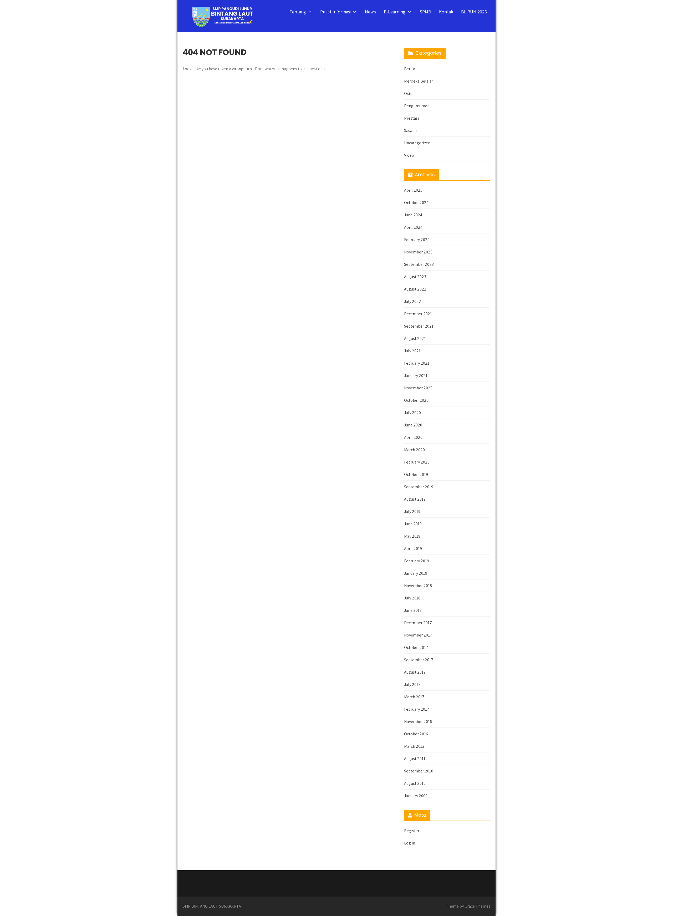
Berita (409, 69)
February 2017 (416, 709)
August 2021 (415, 338)
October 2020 (416, 400)
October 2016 (416, 734)
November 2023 (418, 252)
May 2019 (412, 536)
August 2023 (415, 276)
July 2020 (412, 412)
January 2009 (415, 795)
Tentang (297, 12)
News (370, 12)
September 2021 (419, 326)
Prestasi (411, 118)
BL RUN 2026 (474, 12)
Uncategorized (417, 143)
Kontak (446, 12)
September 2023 (419, 264)
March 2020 (414, 449)
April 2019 (413, 548)
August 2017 (415, 672)
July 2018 (412, 598)
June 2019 (413, 524)
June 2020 (413, 425)
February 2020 (417, 462)
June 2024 (413, 215)
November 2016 (418, 721)
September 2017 (419, 660)
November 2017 (418, 635)
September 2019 (418, 487)
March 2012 (414, 746)
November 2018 (418, 585)
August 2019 (415, 499)
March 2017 (414, 697)
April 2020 (413, 437)
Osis (408, 93)
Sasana (410, 130)
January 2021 (415, 375)
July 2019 (412, 511)
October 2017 (416, 647)
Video (409, 155)
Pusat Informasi (335, 12)
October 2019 (416, 474)
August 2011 (414, 758)
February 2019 (416, 561)
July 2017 (412, 684)
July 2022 (412, 301)
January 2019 (415, 573)
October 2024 (416, 202)
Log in (409, 843)
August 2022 (415, 289)
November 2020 (418, 388)
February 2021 (416, 363)
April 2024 (413, 227)
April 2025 (413, 190)
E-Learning (395, 12)
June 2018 (413, 610)
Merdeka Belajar (418, 81)
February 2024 (417, 239)
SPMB (425, 12)
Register (411, 830)
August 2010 (415, 783)
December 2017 (418, 622)
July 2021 (412, 351)
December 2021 (418, 314)
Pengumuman (417, 106)
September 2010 (418, 771)
